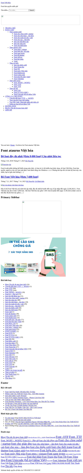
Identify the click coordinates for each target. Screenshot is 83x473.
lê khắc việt (9, 424)
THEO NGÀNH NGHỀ (13, 370)
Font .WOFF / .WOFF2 (13, 292)
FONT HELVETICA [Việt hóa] (30, 418)
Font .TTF (8, 290)
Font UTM (9, 351)
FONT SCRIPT (10, 331)
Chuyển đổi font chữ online (21, 420)
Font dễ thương (10, 314)
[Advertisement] (41, 128)
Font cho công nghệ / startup (15, 298)
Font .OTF (9, 288)
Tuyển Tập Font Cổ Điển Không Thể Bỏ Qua (21, 405)
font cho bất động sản (12, 296)
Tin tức (7, 376)
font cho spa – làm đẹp (13, 306)
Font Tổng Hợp (10, 345)
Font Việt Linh (10, 359)
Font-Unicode (10, 366)
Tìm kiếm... (5, 10)
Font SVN (8, 333)
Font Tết (8, 339)
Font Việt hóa (9, 357)
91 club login (9, 418)
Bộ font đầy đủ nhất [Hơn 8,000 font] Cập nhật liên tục (31, 156)
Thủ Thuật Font (10, 374)
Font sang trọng (10, 329)
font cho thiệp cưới (11, 308)
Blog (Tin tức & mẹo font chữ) (15, 284)
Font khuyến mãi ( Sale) (13, 321)
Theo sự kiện (9, 372)
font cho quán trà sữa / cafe (14, 304)
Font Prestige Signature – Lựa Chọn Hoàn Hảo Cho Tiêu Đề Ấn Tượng (29, 401)
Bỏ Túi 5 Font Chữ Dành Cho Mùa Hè (18, 409)
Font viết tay (9, 361)
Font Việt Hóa (6, 3)
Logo (7, 368)
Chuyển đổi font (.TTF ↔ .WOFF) (17, 286)
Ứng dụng (8, 378)
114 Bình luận (39, 181)
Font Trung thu (10, 347)
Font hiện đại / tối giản (13, 320)
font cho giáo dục (11, 300)
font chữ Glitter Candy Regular (15, 396)
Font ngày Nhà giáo (12, 325)
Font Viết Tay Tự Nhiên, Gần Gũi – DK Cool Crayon (23, 407)
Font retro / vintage (11, 327)
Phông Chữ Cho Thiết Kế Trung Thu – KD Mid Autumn (24, 394)
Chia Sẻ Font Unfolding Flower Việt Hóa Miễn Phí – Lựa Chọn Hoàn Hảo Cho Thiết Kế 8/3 (47, 422)
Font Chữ (8, 312)
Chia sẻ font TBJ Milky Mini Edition (17, 400)
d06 (6, 420)
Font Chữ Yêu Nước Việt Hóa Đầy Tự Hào (20, 392)
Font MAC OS (10, 323)
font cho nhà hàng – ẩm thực (15, 302)
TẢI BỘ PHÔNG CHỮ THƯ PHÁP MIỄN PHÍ (34, 424)
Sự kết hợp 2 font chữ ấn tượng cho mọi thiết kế (21, 403)
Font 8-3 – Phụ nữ (11, 294)
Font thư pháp (10, 343)
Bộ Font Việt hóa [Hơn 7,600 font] (19, 176)
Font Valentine (10, 353)
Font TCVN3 (9, 335)
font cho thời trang (11, 310)
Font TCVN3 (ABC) (12, 337)
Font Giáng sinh (10, 316)
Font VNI (8, 363)
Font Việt (8, 355)
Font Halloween (10, 318)
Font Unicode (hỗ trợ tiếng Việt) (16, 349)
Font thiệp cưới (10, 341)
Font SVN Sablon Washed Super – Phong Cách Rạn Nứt (24, 398)
